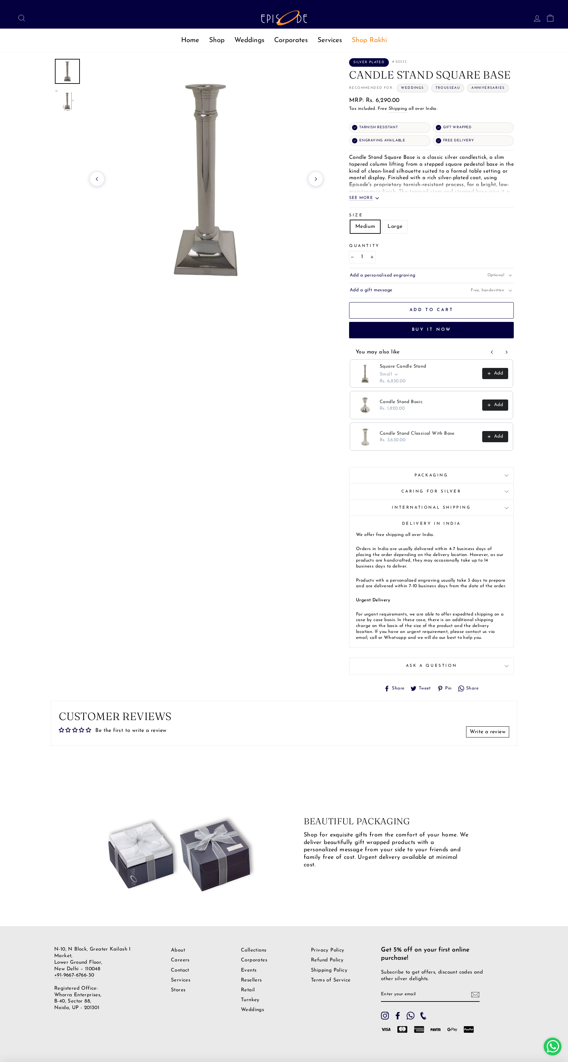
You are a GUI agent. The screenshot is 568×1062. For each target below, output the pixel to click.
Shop (217, 40)
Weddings (249, 40)
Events (248, 970)
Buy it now (431, 329)
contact (473, 632)
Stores (178, 990)
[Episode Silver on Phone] (423, 1016)
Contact (180, 970)
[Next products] (506, 352)
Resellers (251, 980)
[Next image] (315, 178)
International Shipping (431, 508)
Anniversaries (488, 88)
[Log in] (535, 18)
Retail (248, 990)
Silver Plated (369, 62)
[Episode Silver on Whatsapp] (410, 1016)
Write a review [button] (488, 732)
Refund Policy (327, 960)
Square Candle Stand (403, 366)
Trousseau (448, 88)
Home (190, 40)
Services (330, 40)
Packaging (431, 475)
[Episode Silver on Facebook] (398, 1016)
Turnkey (250, 1000)
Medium (365, 226)
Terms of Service (330, 980)
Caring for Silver (431, 492)
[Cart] (548, 18)
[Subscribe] (475, 994)
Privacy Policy (327, 950)
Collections (253, 950)
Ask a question (431, 666)
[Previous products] (492, 352)
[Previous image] (97, 178)
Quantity (364, 246)
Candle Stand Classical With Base (417, 433)
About (178, 950)
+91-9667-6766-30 (74, 975)
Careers (180, 960)
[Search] (19, 18)
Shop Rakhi (369, 40)
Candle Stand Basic (401, 401)
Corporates (291, 40)
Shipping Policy (329, 970)
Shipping (398, 109)
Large (395, 226)
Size (356, 215)
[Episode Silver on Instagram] (385, 1016)
